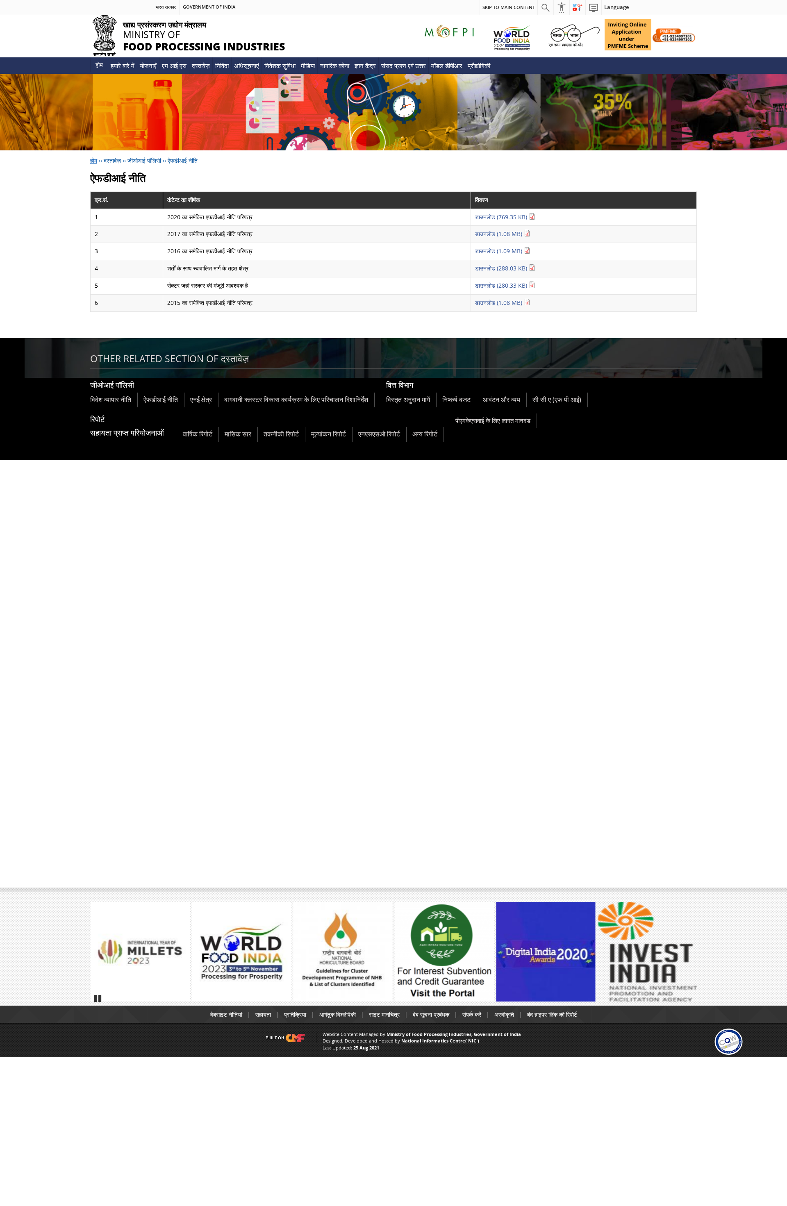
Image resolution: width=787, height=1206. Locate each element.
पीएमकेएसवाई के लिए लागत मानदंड (492, 420)
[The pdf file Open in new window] (241, 952)
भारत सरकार (166, 7)
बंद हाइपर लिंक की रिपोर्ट (552, 1014)
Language (616, 7)
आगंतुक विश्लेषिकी (337, 1014)
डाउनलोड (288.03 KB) (502, 268)
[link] (728, 1041)
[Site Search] (545, 7)
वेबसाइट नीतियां (226, 1014)
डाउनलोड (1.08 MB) (499, 234)
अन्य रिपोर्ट (424, 433)
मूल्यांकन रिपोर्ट (328, 433)
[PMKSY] (674, 34)
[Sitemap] (593, 7)
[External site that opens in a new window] (140, 952)
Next (687, 956)
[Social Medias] (577, 7)
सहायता (263, 1014)
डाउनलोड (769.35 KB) (502, 217)
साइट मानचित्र (384, 1014)
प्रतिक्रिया (295, 1014)
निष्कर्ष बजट (456, 399)
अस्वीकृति (504, 1014)
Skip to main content (508, 7)
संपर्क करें (471, 1014)
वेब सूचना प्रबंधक (431, 1014)
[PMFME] (628, 34)
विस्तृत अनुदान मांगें (408, 399)
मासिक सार (238, 433)
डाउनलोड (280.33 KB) (502, 285)
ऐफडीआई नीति (160, 399)
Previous (100, 956)
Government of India (209, 7)
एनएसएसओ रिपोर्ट (379, 433)
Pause (98, 998)
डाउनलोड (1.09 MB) (499, 251)
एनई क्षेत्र (201, 399)
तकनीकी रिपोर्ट (281, 433)
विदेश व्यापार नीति (110, 399)
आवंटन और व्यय (501, 399)
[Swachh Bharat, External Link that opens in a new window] (574, 34)
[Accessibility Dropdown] (561, 7)
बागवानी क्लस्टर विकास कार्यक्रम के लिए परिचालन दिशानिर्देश (296, 399)
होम (99, 65)
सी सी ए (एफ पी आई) (556, 399)
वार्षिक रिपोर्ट (197, 433)
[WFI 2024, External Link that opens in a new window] (511, 37)
